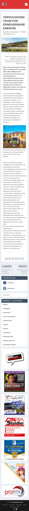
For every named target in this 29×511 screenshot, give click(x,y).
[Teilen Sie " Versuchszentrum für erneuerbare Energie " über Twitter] (9, 258)
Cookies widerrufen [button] (14, 507)
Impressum (5, 504)
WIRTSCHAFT (7, 312)
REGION (5, 304)
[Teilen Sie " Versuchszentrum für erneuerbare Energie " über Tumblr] (13, 258)
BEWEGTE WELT (7, 320)
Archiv (13, 34)
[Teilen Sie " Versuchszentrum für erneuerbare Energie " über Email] (19, 258)
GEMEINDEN (6, 308)
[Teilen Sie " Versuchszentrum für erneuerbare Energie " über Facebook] (6, 258)
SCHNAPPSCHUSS (8, 336)
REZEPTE (5, 328)
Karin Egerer (14, 32)
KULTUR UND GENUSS (9, 316)
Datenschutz (12, 504)
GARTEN (5, 324)
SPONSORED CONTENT (9, 344)
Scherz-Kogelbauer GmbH (16, 502)
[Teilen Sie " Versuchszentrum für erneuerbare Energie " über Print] (22, 258)
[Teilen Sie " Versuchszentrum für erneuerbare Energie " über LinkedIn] (16, 258)
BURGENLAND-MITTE (9, 340)
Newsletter (19, 504)
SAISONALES (6, 332)
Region (9, 34)
